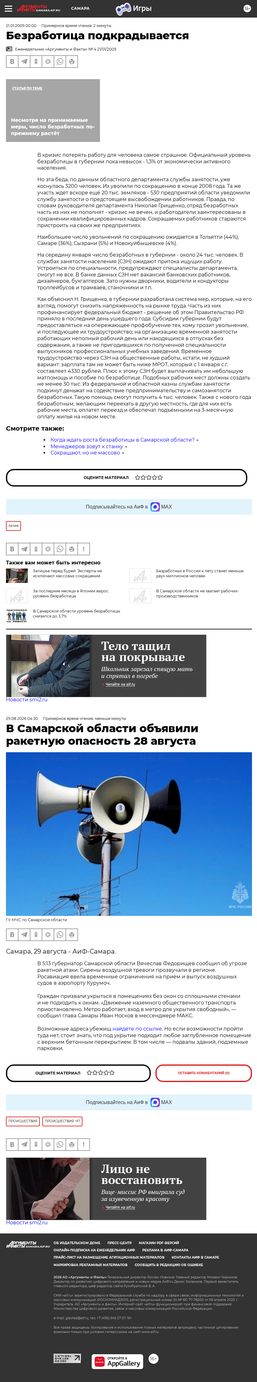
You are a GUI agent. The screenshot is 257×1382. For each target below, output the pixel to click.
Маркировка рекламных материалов (91, 1265)
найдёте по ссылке (137, 1029)
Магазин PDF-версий (159, 1243)
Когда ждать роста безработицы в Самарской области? (122, 440)
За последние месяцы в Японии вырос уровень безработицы (70, 593)
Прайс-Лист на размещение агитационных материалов (109, 1257)
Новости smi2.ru (27, 700)
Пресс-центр (120, 1243)
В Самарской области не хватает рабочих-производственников (197, 593)
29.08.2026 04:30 (22, 718)
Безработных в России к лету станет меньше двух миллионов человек (200, 573)
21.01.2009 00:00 (21, 25)
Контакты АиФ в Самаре (195, 1257)
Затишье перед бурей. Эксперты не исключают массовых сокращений (67, 573)
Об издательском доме (77, 1243)
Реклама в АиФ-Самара (165, 1250)
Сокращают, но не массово (85, 453)
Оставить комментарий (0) (204, 1073)
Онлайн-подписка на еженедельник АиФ (94, 1250)
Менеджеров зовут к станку (86, 446)
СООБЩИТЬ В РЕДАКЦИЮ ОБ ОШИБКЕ (169, 1265)
